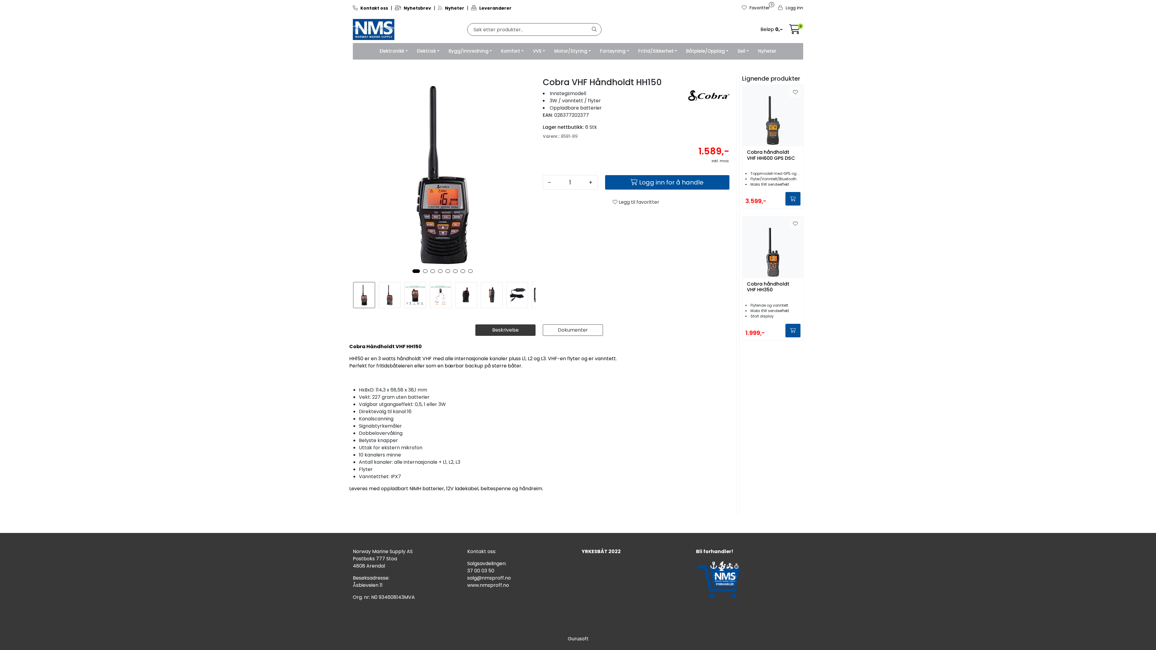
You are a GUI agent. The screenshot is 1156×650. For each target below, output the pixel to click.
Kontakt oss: (481, 551)
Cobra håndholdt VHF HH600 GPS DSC (771, 155)
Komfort (510, 51)
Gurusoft (578, 638)
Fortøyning (613, 51)
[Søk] (594, 29)
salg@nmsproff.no (489, 577)
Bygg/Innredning (469, 51)
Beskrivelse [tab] (505, 330)
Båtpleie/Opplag (705, 51)
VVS (537, 51)
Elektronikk (392, 51)
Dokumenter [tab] (573, 330)
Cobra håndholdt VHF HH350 (768, 287)
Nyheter (767, 51)
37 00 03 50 (480, 570)
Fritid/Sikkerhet (656, 51)
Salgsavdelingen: (486, 563)
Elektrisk (426, 51)
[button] (416, 271)
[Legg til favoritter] (795, 92)
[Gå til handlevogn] (794, 31)
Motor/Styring (570, 51)
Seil (741, 51)
